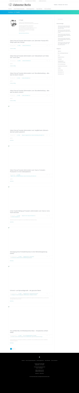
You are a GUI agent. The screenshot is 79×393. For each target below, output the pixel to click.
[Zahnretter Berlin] (39, 357)
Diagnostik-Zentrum (28, 135)
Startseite (23, 360)
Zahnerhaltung (36, 135)
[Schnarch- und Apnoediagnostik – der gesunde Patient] (30, 277)
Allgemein (23, 135)
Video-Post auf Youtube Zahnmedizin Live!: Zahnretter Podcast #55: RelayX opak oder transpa (29, 41)
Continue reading (13, 48)
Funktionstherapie (20, 336)
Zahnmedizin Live (32, 215)
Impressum (37, 373)
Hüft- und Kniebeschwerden (27, 336)
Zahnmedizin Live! (28, 45)
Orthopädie (34, 335)
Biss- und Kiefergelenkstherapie (28, 335)
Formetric (16, 336)
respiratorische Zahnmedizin (34, 293)
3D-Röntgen (13, 294)
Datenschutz (42, 373)
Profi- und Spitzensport (61, 64)
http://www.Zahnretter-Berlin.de (24, 33)
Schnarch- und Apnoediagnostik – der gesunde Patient (25, 290)
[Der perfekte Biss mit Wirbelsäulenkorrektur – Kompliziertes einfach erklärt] (30, 317)
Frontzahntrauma (13, 257)
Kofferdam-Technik (19, 257)
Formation (12, 336)
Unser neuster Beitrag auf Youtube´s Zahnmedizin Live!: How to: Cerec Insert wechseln (30, 211)
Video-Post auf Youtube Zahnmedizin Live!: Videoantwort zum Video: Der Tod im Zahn (29, 56)
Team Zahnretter (47, 360)
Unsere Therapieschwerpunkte (31, 360)
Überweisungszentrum (40, 360)
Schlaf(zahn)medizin (26, 294)
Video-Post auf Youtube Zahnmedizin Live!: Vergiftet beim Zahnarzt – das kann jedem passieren (29, 131)
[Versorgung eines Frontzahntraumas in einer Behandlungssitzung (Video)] (30, 238)
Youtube (24, 45)
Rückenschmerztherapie (38, 336)
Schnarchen (35, 294)
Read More (12, 140)
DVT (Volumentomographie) (19, 294)
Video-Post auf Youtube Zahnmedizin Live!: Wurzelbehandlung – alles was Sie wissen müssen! (29, 74)
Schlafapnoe (31, 294)
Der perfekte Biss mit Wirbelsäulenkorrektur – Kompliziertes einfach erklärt (29, 331)
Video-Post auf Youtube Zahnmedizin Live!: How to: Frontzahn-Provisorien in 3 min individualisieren (28, 171)
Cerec (26, 215)
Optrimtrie (33, 336)
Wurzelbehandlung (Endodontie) (27, 257)
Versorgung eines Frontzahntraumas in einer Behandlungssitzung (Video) (28, 252)
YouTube (12, 216)
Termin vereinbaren (54, 360)
